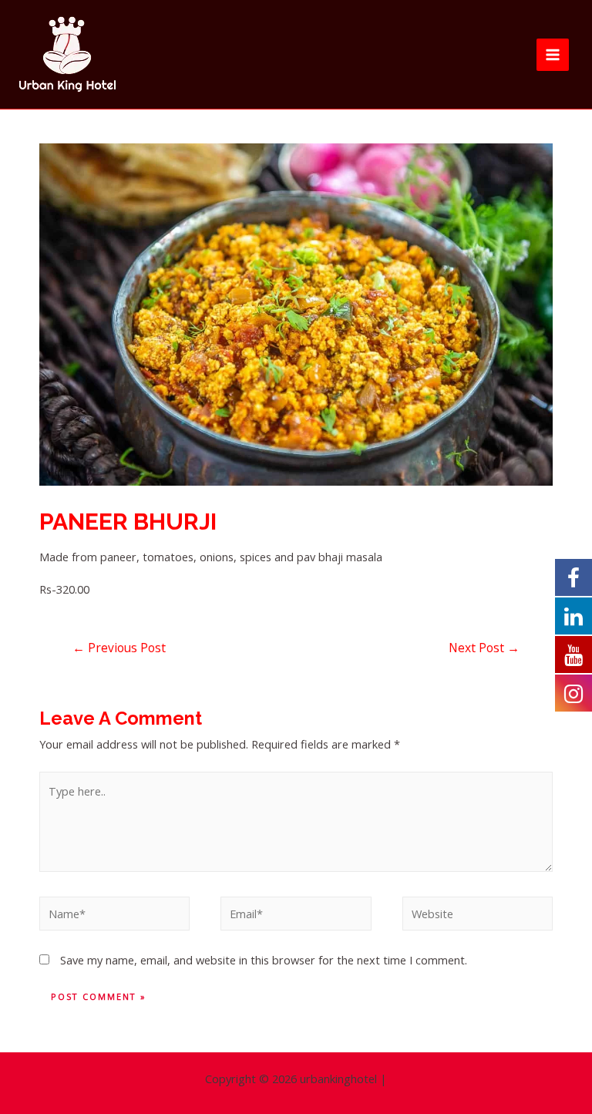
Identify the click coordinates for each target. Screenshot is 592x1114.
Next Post (484, 647)
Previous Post (119, 647)
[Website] (477, 916)
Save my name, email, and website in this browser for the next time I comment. (263, 960)
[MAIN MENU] (552, 55)
